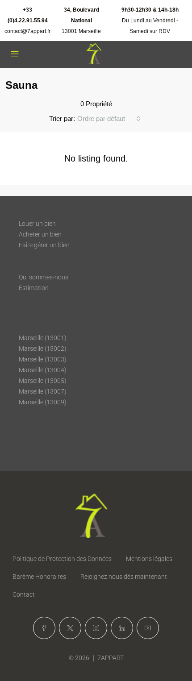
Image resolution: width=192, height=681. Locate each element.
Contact (24, 594)
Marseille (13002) (43, 348)
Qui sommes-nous (43, 277)
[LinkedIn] (122, 628)
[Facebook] (44, 628)
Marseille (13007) (43, 391)
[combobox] (109, 118)
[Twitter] (70, 628)
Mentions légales (149, 558)
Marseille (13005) (43, 380)
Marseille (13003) (43, 359)
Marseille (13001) (43, 337)
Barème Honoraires (39, 576)
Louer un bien (37, 223)
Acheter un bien (40, 234)
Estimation (34, 287)
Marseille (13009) (43, 402)
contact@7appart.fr (27, 31)
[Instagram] (96, 628)
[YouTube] (148, 628)
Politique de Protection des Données (62, 558)
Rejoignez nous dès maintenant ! (125, 576)
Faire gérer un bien (44, 245)
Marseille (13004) (43, 370)
